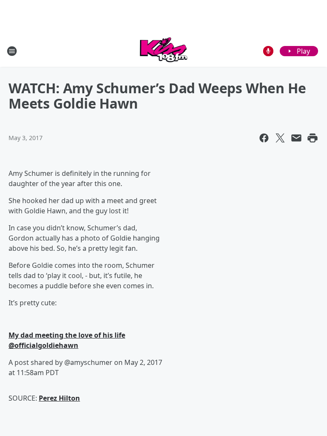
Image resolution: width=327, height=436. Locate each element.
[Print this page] (312, 138)
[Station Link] (164, 51)
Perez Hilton (59, 398)
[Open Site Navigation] (12, 51)
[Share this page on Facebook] (264, 138)
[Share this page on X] (280, 138)
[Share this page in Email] (296, 138)
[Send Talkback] (268, 51)
